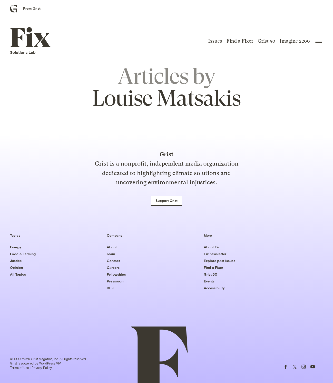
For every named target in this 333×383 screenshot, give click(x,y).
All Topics (18, 274)
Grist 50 (266, 41)
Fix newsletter (215, 254)
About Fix (212, 247)
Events (209, 281)
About (112, 247)
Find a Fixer (239, 41)
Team (111, 254)
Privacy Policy (41, 368)
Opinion (16, 267)
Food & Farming (23, 254)
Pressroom (115, 281)
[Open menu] (318, 41)
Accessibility (214, 288)
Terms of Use (19, 368)
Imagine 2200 (295, 41)
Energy (15, 247)
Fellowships (116, 274)
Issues (215, 41)
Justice (16, 261)
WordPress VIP (50, 363)
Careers (113, 267)
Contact (113, 261)
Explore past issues (219, 261)
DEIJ (110, 288)
